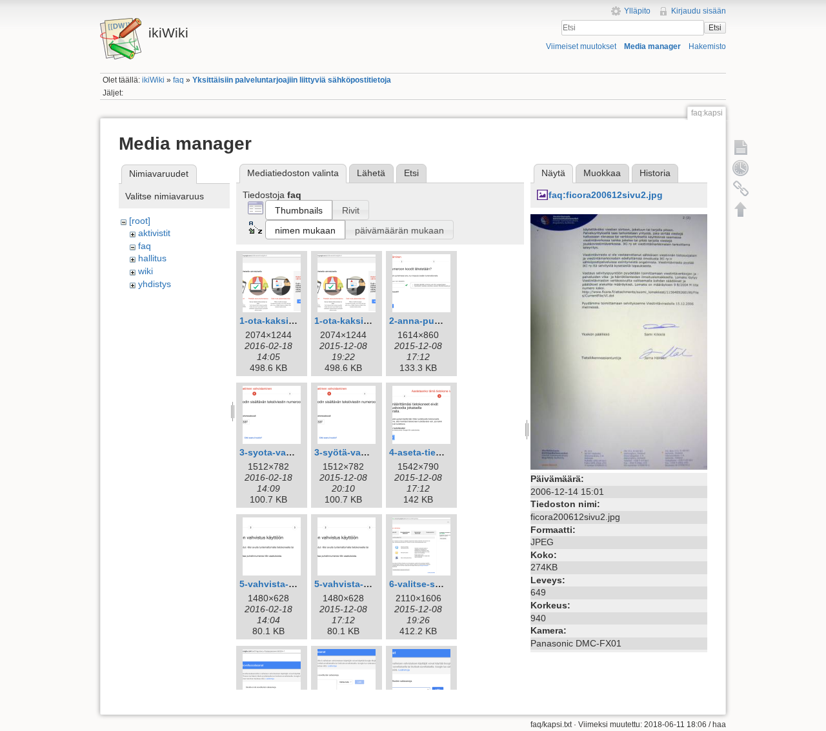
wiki (145, 271)
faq (178, 80)
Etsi (715, 27)
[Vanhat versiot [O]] (740, 167)
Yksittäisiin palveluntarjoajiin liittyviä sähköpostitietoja (291, 80)
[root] (139, 220)
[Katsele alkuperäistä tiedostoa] (618, 341)
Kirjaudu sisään (698, 10)
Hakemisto (707, 46)
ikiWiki (153, 80)
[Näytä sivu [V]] (740, 147)
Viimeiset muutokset (581, 46)
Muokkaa (602, 173)
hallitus (152, 258)
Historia (655, 173)
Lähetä (371, 173)
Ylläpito (637, 10)
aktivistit (154, 233)
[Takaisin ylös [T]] (740, 209)
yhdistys (154, 284)
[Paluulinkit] (740, 188)
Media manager (652, 46)
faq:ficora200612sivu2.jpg (606, 195)
